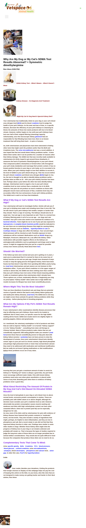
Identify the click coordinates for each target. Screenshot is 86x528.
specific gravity (13, 446)
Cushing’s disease (10, 231)
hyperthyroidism (33, 453)
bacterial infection (9, 222)
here (38, 246)
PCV (35, 446)
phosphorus (30, 451)
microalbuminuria (40, 448)
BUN (19, 123)
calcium (41, 451)
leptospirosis (8, 224)
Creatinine (29, 446)
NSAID (42, 235)
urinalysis (7, 451)
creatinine (35, 123)
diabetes (26, 228)
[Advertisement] (70, 55)
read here (9, 266)
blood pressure (44, 446)
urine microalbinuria (26, 150)
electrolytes (20, 451)
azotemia (24, 337)
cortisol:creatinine (22, 448)
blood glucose (9, 448)
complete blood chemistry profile (27, 224)
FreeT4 (22, 453)
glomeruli (38, 137)
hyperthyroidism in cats (39, 228)
